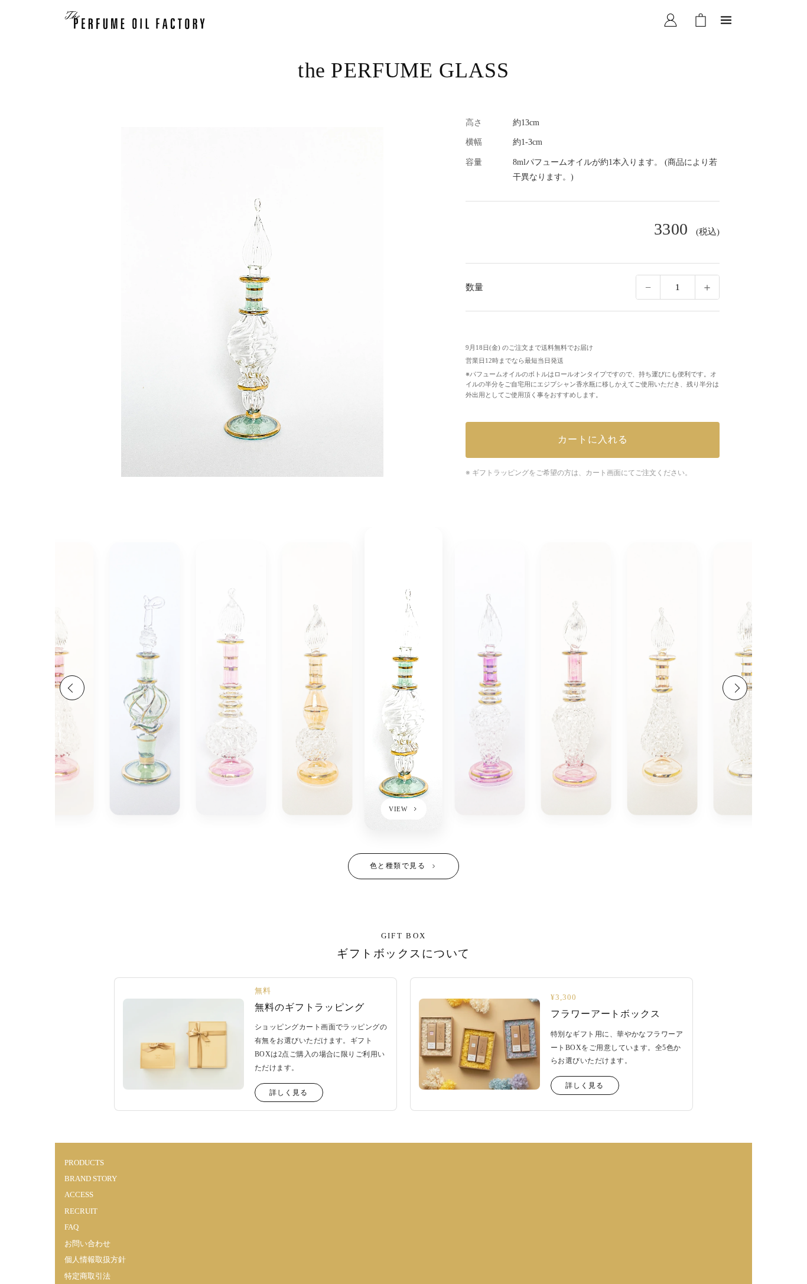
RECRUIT (80, 1211)
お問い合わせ (87, 1243)
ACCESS (78, 1194)
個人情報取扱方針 (95, 1259)
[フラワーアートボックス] (479, 1044)
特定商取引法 (87, 1276)
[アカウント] (670, 20)
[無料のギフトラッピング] (183, 1044)
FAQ (71, 1227)
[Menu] (726, 20)
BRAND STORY (90, 1178)
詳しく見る (288, 1092)
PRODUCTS (84, 1162)
